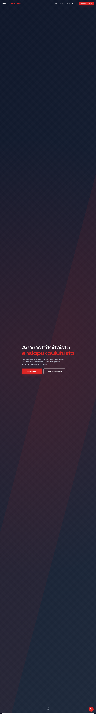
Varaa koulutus (86, 3)
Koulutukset (59, 3)
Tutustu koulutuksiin (54, 371)
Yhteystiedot (71, 3)
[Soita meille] (91, 709)
